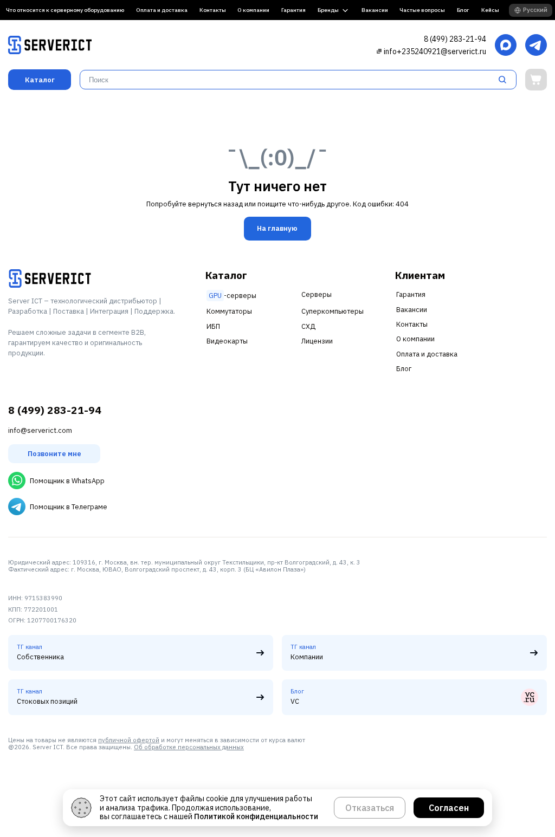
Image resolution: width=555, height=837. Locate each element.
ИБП (213, 326)
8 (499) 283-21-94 (455, 39)
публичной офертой (128, 740)
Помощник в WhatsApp (67, 480)
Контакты (212, 10)
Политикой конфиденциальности (256, 816)
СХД (308, 326)
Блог (463, 10)
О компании (253, 10)
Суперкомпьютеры (332, 311)
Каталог (40, 80)
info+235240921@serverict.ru (435, 51)
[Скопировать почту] (379, 51)
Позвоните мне (54, 453)
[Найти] (506, 79)
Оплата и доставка (162, 10)
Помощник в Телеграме (68, 506)
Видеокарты (227, 341)
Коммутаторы (229, 311)
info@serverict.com (40, 430)
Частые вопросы (422, 10)
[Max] (506, 45)
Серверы (316, 294)
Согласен (449, 807)
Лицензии (317, 341)
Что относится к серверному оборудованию (65, 10)
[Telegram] (536, 45)
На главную (277, 228)
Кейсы (490, 10)
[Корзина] (536, 79)
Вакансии (375, 10)
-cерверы (232, 295)
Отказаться (369, 807)
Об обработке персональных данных (189, 747)
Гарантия (293, 10)
